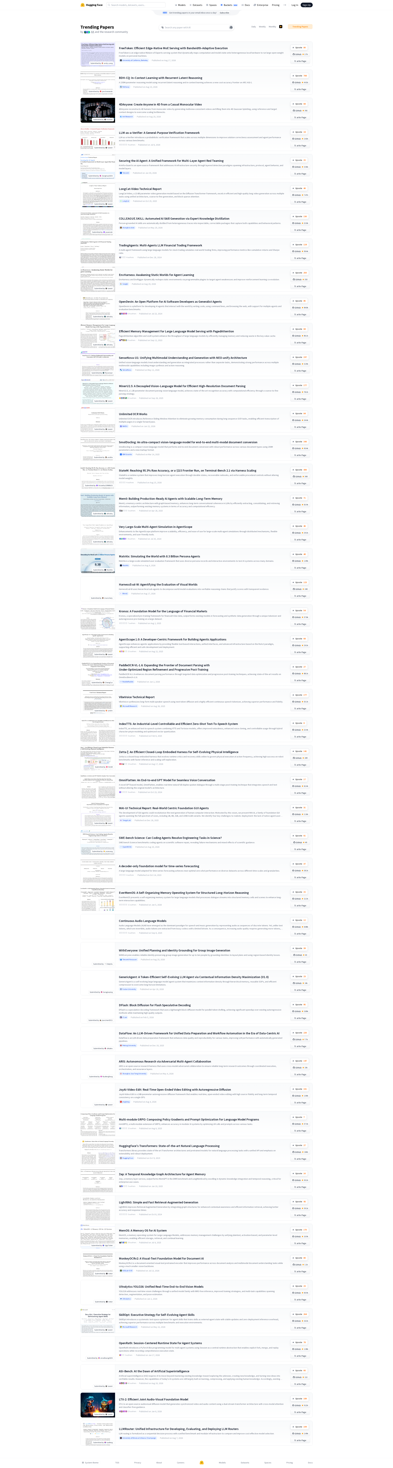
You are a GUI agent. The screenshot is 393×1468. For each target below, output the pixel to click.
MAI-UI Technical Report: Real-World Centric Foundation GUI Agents (164, 808)
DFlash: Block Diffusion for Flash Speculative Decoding (155, 1005)
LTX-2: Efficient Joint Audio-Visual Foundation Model (153, 1399)
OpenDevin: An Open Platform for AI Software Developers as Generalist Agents (170, 301)
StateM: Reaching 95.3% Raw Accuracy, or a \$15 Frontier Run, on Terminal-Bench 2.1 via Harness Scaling (187, 470)
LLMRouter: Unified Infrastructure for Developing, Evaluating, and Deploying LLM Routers (179, 1429)
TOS (117, 1462)
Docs (247, 4)
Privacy (137, 1462)
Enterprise (262, 4)
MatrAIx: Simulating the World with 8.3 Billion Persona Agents (159, 556)
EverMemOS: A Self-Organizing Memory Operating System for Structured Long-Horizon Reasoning (184, 893)
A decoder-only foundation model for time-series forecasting (159, 866)
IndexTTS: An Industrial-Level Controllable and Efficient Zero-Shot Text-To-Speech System (178, 724)
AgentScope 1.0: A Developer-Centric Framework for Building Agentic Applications (172, 639)
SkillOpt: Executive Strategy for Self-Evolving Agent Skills (157, 1315)
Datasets (197, 4)
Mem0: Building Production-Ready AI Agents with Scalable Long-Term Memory (170, 498)
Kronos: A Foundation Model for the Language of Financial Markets (163, 611)
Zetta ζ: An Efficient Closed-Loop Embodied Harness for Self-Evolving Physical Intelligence (178, 752)
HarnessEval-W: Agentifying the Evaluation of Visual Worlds (158, 584)
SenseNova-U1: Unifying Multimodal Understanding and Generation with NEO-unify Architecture (183, 358)
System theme (92, 1462)
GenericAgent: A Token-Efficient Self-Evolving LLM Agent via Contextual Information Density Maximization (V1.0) (194, 977)
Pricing (276, 4)
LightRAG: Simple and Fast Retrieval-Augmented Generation (158, 1202)
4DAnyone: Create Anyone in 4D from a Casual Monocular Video (160, 104)
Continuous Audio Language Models (142, 921)
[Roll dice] (231, 27)
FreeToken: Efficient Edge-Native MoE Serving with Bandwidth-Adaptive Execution (173, 48)
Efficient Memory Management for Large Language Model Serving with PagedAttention (176, 331)
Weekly (262, 26)
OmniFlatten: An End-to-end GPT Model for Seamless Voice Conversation (167, 780)
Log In (295, 4)
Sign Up (307, 4)
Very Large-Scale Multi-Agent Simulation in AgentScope (155, 527)
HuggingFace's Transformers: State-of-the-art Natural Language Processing (169, 1146)
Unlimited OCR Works (133, 414)
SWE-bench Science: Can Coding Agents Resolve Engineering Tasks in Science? (170, 838)
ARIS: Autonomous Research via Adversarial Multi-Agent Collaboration (165, 1061)
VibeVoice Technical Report (137, 697)
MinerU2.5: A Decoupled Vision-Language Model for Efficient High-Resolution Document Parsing (182, 386)
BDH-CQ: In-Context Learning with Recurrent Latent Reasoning (160, 78)
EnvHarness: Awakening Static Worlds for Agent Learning (156, 275)
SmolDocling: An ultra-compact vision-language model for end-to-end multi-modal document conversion (188, 442)
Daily (254, 26)
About (159, 1462)
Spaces (213, 4)
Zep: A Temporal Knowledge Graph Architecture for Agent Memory (162, 1174)
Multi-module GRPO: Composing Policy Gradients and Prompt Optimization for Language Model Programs (189, 1119)
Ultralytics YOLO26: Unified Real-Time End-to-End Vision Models (161, 1286)
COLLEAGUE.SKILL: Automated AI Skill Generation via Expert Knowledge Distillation (174, 218)
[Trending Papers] (280, 26)
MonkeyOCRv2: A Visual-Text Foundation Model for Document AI (161, 1258)
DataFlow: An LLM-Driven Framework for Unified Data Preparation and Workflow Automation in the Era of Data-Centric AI (199, 1033)
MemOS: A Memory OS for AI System (143, 1230)
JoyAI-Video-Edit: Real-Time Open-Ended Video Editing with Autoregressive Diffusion (175, 1089)
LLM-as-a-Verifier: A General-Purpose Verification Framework (159, 133)
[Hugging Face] (202, 1462)
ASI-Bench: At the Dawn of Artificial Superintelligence (154, 1371)
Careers (180, 1462)
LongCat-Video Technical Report (140, 189)
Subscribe (224, 12)
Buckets (230, 4)
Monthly (272, 26)
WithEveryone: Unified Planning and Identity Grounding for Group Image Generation (174, 950)
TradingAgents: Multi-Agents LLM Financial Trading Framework (160, 245)
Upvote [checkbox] (300, 47)
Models (182, 4)
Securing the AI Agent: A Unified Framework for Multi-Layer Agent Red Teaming (171, 161)
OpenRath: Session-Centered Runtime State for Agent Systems (160, 1343)
